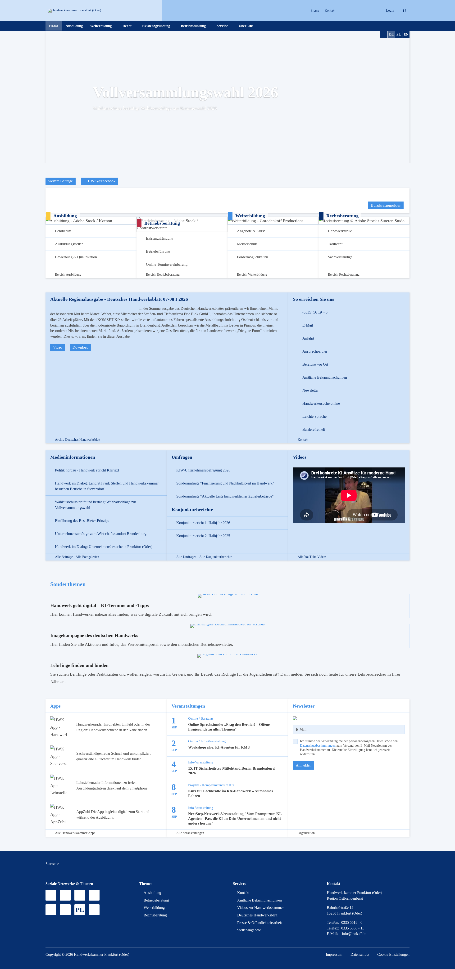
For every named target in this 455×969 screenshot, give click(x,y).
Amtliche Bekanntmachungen (324, 377)
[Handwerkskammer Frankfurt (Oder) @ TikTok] (342, 10)
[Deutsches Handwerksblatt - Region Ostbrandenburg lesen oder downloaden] (51, 909)
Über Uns (246, 26)
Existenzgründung (156, 26)
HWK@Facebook (101, 181)
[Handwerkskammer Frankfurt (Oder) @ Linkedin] (375, 10)
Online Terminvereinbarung (166, 264)
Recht (127, 26)
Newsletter (310, 390)
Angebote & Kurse (251, 231)
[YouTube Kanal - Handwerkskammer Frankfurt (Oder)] (79, 895)
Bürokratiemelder (386, 205)
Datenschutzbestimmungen (318, 745)
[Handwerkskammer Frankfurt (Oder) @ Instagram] (350, 10)
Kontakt (330, 10)
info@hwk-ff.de (354, 934)
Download (80, 347)
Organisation (306, 833)
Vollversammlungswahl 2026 (185, 92)
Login (390, 10)
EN (406, 34)
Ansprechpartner (314, 351)
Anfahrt (308, 338)
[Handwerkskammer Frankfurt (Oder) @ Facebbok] (367, 10)
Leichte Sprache (314, 416)
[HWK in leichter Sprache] (94, 909)
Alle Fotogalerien (87, 557)
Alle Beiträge (64, 557)
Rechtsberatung (155, 915)
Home (54, 26)
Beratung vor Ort (315, 364)
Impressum (334, 954)
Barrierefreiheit (313, 429)
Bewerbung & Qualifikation (76, 257)
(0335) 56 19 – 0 (315, 312)
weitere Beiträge (60, 181)
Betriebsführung (193, 26)
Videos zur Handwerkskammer (260, 908)
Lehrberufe (63, 231)
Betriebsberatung (156, 900)
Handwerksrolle (340, 231)
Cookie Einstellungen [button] (393, 954)
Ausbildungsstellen (69, 244)
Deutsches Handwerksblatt (257, 915)
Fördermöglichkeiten (252, 257)
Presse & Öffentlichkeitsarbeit (259, 923)
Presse (315, 10)
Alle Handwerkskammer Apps (75, 833)
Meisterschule (247, 244)
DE (391, 34)
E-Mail (307, 325)
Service (222, 26)
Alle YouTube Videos (312, 557)
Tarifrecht (335, 244)
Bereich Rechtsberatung (343, 274)
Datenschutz (359, 954)
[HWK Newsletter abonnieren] (65, 909)
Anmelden (303, 765)
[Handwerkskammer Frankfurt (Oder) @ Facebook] (94, 895)
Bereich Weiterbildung (252, 274)
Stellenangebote (249, 930)
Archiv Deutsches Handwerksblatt (77, 439)
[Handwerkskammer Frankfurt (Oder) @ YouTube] (359, 10)
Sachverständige (340, 257)
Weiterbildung (101, 26)
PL (398, 34)
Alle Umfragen (186, 557)
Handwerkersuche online (321, 403)
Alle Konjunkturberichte (215, 557)
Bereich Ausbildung (68, 274)
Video (57, 347)
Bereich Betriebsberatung (163, 274)
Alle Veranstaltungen (190, 833)
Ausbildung (74, 26)
